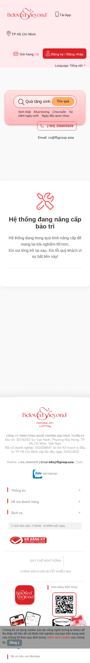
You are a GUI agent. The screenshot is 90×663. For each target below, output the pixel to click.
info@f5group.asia (61, 462)
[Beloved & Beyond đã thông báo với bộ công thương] (27, 540)
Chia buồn (59, 112)
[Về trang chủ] (28, 14)
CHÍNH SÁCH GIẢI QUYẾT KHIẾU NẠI (45, 571)
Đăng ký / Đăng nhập (66, 54)
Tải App (65, 15)
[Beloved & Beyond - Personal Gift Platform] (45, 419)
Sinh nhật (24, 112)
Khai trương (41, 112)
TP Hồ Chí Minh (23, 34)
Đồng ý (14, 642)
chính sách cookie (58, 637)
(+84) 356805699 (59, 126)
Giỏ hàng (29, 54)
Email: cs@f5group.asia (56, 137)
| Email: (33, 462)
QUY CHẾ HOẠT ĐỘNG (45, 560)
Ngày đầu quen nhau (55, 115)
